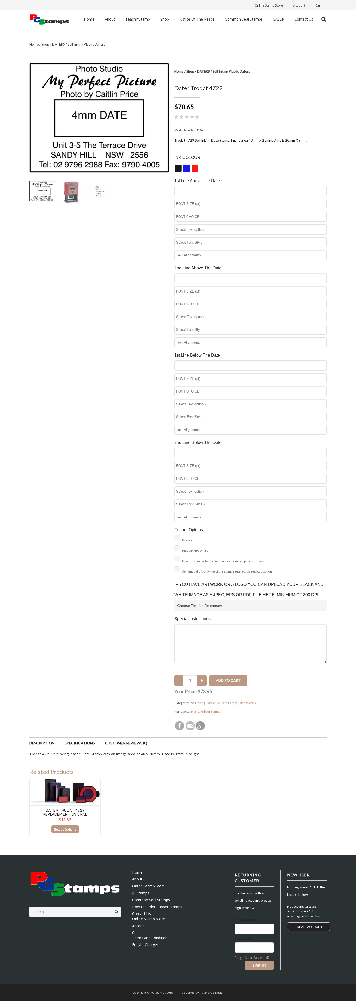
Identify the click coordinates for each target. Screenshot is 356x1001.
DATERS (58, 44)
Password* (243, 938)
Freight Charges (145, 944)
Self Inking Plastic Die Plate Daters (214, 703)
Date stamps (247, 703)
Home (34, 44)
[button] (323, 19)
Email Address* (246, 920)
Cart (135, 932)
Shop (45, 44)
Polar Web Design (211, 992)
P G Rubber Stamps (208, 711)
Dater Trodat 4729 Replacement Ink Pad (65, 812)
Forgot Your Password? (252, 957)
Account (139, 925)
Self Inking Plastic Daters (86, 44)
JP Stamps (140, 893)
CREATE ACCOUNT (308, 927)
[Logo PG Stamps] (49, 19)
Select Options (65, 829)
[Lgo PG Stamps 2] (75, 883)
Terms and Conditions (150, 937)
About (137, 878)
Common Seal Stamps (151, 899)
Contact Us (141, 913)
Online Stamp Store (148, 886)
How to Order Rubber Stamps (157, 906)
